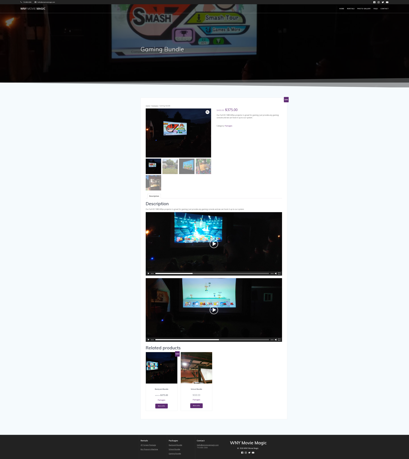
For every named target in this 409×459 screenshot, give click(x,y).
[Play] (148, 273)
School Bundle (174, 449)
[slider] (212, 273)
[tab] (154, 196)
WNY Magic (32, 8)
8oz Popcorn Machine (149, 449)
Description (154, 196)
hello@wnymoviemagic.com (208, 445)
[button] (214, 244)
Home (341, 9)
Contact (385, 9)
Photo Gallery (364, 9)
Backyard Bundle (175, 445)
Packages (154, 106)
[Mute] (276, 273)
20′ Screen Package (148, 445)
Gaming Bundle (175, 453)
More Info (161, 406)
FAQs (376, 9)
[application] (214, 244)
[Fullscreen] (279, 273)
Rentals (350, 9)
